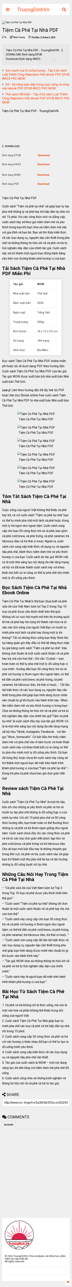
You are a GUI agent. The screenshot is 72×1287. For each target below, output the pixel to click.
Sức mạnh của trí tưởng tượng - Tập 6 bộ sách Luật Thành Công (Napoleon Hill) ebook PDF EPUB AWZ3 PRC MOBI (36, 74)
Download (44, 155)
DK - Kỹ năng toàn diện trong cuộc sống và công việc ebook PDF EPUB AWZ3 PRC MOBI (35, 86)
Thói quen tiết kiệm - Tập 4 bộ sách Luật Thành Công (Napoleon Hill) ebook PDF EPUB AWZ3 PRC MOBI (36, 98)
